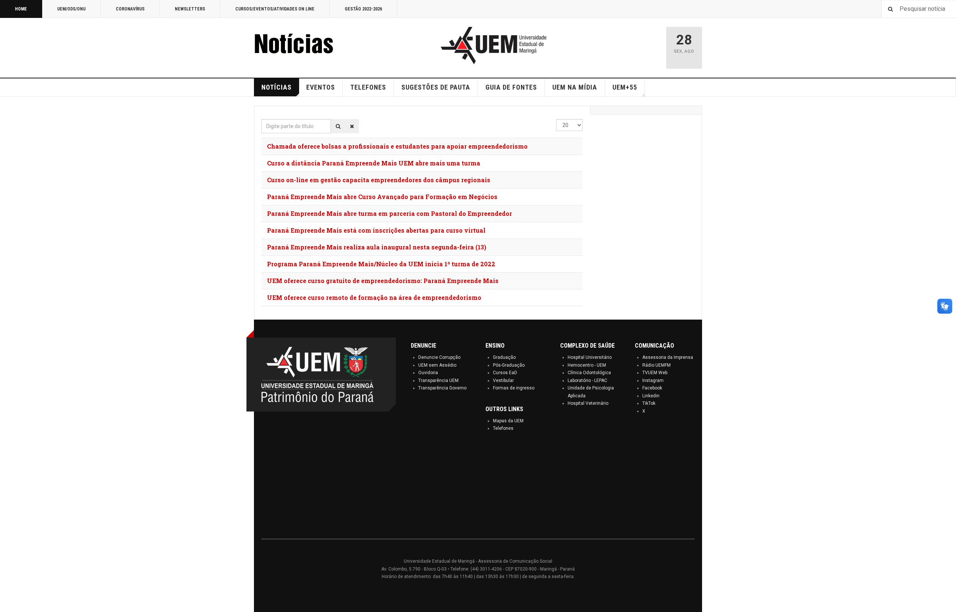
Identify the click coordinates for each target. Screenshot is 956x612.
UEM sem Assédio (437, 365)
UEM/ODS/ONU (71, 9)
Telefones (503, 428)
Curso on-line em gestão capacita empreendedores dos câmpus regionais (378, 180)
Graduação (504, 357)
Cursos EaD (505, 372)
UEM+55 (624, 87)
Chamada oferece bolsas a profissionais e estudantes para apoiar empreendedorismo (397, 146)
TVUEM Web (654, 372)
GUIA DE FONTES (511, 87)
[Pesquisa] (338, 126)
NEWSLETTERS (190, 9)
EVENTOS (320, 87)
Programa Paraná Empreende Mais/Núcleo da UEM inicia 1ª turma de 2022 (381, 264)
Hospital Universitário (590, 357)
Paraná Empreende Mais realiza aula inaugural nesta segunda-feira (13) (376, 247)
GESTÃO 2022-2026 (363, 9)
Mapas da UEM (508, 420)
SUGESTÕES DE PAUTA (435, 87)
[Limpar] (352, 126)
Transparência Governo (442, 388)
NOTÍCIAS (276, 87)
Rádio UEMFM (656, 365)
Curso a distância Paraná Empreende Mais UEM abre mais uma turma (373, 163)
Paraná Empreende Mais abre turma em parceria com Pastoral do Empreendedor (389, 213)
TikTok (648, 403)
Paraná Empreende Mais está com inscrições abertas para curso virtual (376, 230)
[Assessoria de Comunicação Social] (310, 45)
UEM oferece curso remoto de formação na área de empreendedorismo (374, 297)
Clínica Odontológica (589, 372)
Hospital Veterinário (588, 403)
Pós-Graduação (509, 365)
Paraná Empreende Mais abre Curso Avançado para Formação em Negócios (382, 197)
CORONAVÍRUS (130, 9)
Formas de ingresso (513, 388)
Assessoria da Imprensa (667, 357)
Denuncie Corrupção (439, 357)
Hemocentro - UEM (587, 365)
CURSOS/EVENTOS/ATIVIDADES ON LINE (274, 9)
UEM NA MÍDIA (574, 87)
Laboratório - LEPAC (587, 380)
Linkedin (650, 395)
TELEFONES (368, 87)
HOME (21, 9)
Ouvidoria (428, 372)
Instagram (653, 380)
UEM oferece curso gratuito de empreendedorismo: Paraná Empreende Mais (383, 281)
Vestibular (503, 380)
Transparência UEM (438, 380)
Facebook (652, 388)
